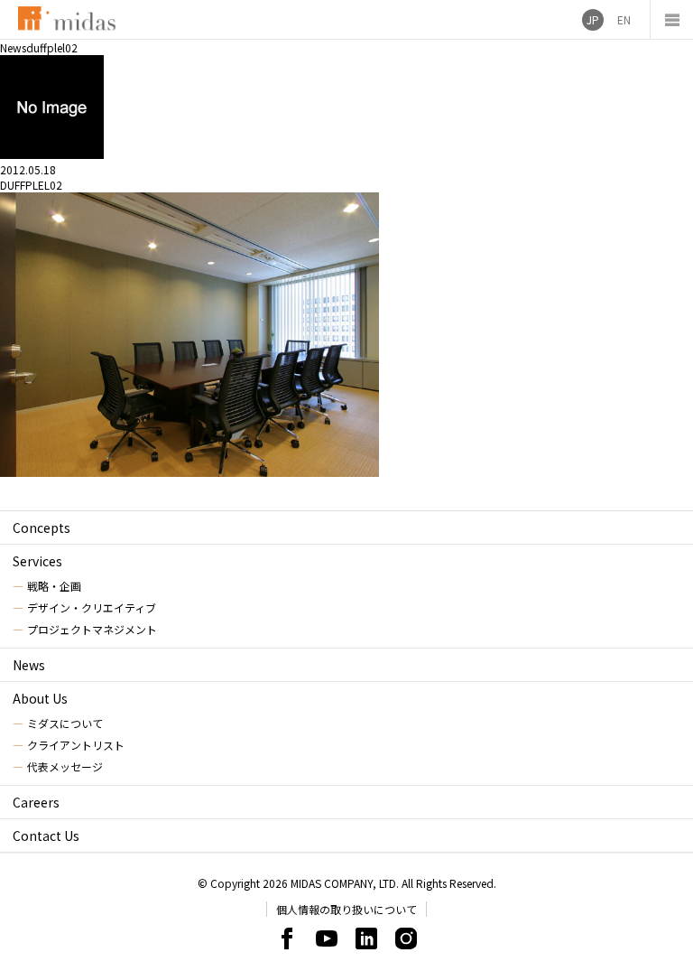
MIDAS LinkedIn (366, 938)
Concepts (41, 527)
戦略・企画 (54, 585)
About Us (40, 698)
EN (624, 19)
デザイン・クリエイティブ (91, 607)
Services (37, 561)
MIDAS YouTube (326, 938)
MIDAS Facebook (287, 938)
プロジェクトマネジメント (92, 629)
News (29, 665)
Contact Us (46, 835)
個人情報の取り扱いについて (346, 909)
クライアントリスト (76, 744)
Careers (36, 802)
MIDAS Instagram (406, 938)
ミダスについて (65, 723)
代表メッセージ (65, 766)
